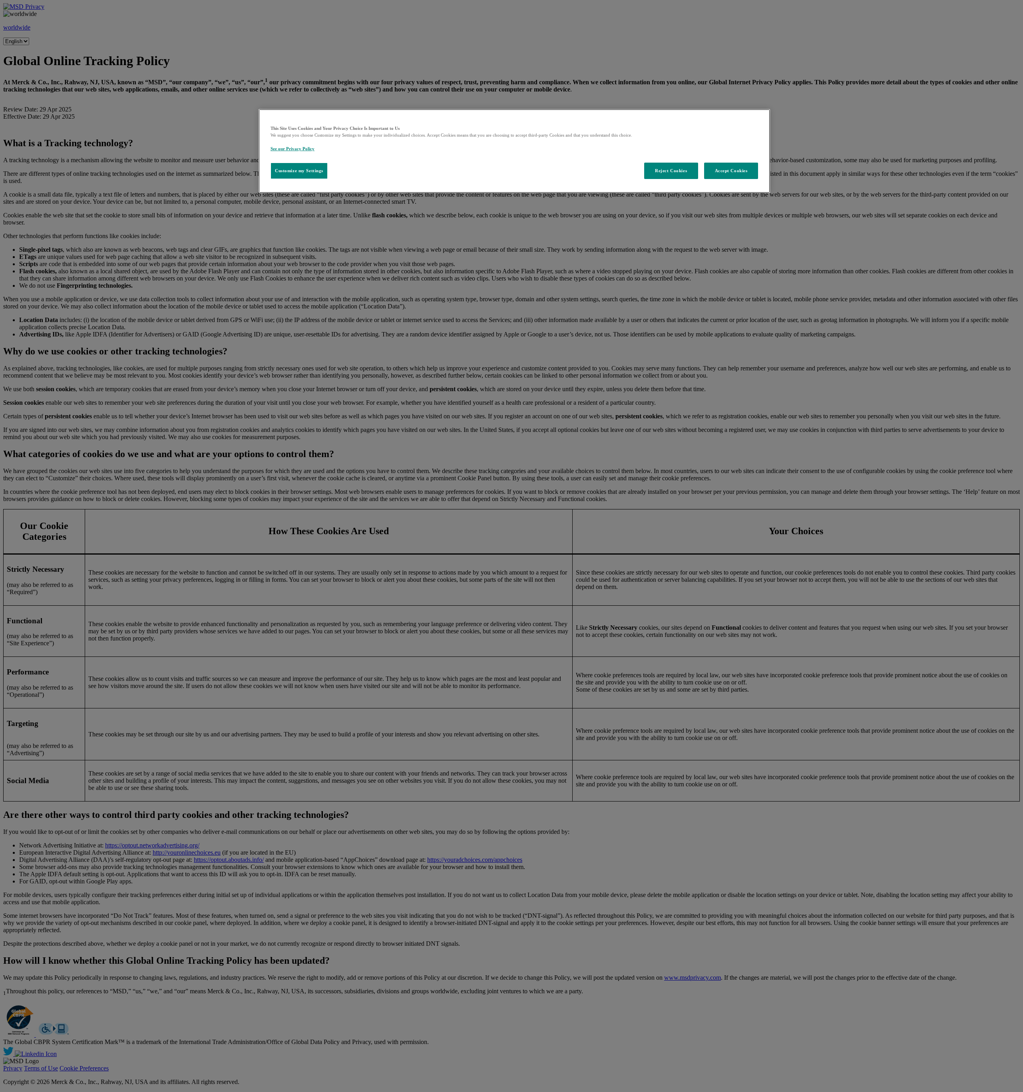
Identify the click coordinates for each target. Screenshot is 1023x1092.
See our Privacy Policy (292, 148)
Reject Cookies (671, 170)
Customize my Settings (299, 170)
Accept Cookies (731, 170)
